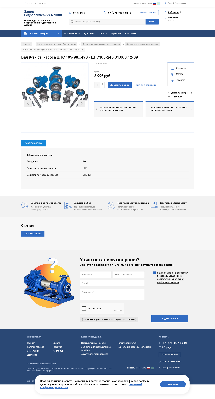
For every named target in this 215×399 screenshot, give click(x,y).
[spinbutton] (97, 85)
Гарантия (116, 33)
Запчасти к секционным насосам (142, 44)
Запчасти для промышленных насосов (101, 44)
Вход (170, 3)
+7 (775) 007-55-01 (120, 12)
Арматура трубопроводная (94, 354)
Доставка (89, 33)
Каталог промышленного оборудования (56, 44)
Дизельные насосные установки (135, 347)
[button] (102, 83)
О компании (70, 33)
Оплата (103, 33)
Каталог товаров (39, 33)
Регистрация (180, 3)
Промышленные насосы (93, 343)
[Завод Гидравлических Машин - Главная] (43, 13)
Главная (26, 44)
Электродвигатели (127, 343)
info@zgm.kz (168, 347)
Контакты (130, 33)
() (175, 12)
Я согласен (173, 384)
